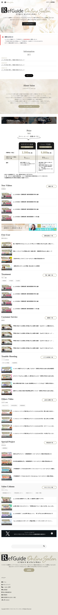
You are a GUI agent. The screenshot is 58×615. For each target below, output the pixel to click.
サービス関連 (6, 362)
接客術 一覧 (50, 317)
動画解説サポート (7, 492)
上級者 (18, 280)
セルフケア (5, 405)
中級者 (11, 280)
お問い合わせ (6, 600)
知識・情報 (38, 492)
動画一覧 (51, 186)
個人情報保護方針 (7, 592)
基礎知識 (23, 405)
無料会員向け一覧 (48, 235)
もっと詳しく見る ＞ (29, 106)
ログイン (48, 2)
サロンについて (6, 584)
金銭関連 (15, 362)
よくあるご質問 (6, 587)
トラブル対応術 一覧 (48, 357)
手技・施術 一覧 (49, 275)
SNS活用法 (14, 405)
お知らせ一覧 (29, 75)
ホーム (4, 582)
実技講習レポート (19, 492)
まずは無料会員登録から (29, 23)
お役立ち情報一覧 (48, 400)
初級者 (4, 280)
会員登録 (53, 2)
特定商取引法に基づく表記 (9, 597)
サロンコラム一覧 (48, 487)
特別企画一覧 (49, 442)
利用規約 (5, 594)
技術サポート (30, 492)
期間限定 (5, 448)
